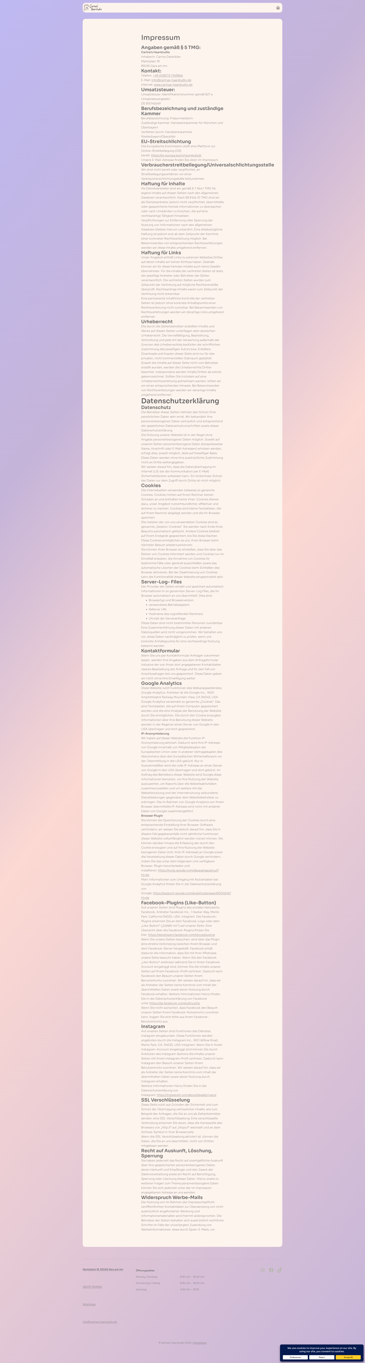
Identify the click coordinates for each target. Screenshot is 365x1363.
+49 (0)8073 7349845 (168, 75)
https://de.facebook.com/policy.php (174, 1003)
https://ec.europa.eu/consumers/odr (176, 155)
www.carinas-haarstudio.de (173, 84)
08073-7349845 (92, 1286)
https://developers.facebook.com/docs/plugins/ (181, 935)
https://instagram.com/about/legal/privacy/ (186, 1095)
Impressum (200, 1342)
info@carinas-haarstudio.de (171, 80)
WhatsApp (89, 1304)
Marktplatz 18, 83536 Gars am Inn (103, 1269)
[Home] (278, 7)
